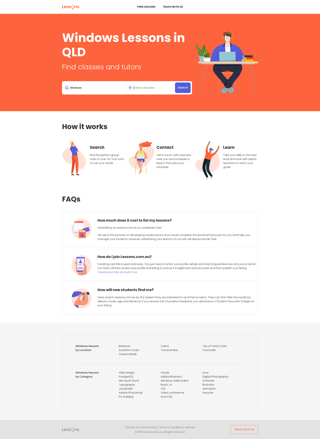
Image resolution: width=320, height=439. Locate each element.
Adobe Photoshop (131, 393)
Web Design (126, 373)
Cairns (165, 346)
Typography (127, 385)
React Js (166, 385)
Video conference (172, 393)
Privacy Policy (149, 427)
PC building (126, 397)
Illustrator (208, 385)
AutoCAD (166, 397)
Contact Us (131, 427)
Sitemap (190, 427)
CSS (163, 389)
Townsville (209, 350)
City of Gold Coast (214, 346)
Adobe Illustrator (171, 377)
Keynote (207, 393)
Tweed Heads (128, 354)
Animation (209, 389)
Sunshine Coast (129, 350)
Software (208, 381)
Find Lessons (146, 7)
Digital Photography (215, 377)
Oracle (165, 373)
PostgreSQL (126, 377)
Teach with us (173, 7)
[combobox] (95, 87)
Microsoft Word (129, 381)
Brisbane (124, 346)
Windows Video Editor (175, 381)
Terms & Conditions (171, 427)
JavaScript (126, 389)
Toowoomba (169, 350)
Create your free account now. (118, 272)
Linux (205, 373)
